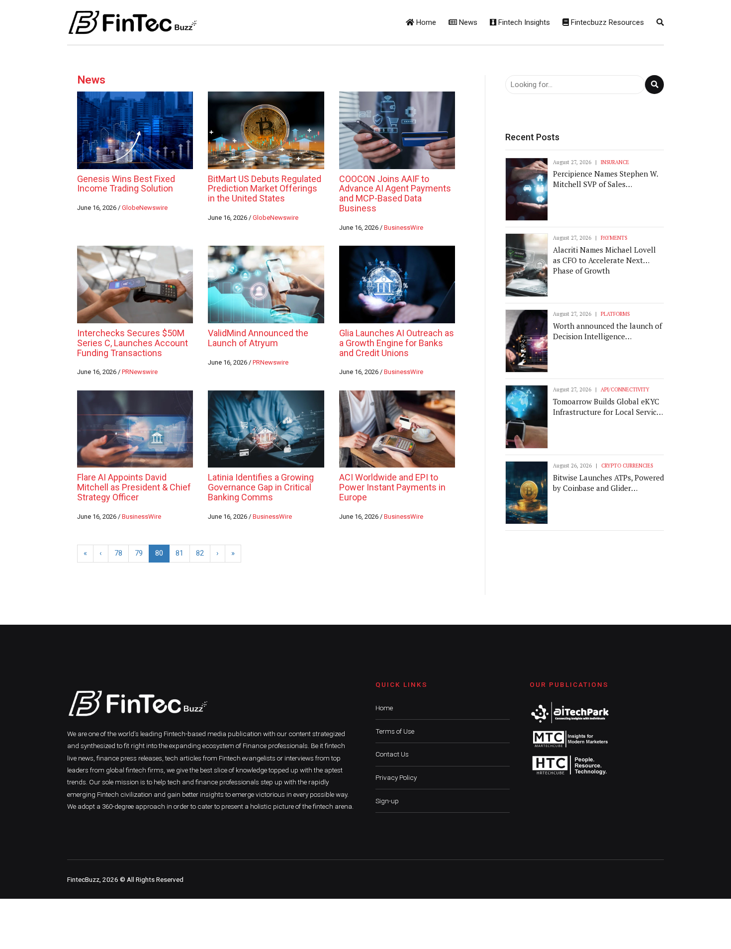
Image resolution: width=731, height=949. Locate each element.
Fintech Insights (523, 22)
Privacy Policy (396, 777)
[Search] (660, 22)
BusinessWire (403, 227)
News (467, 22)
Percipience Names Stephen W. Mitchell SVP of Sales (605, 179)
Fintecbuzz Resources (606, 22)
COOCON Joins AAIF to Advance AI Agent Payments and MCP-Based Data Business (395, 193)
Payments (614, 237)
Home (425, 22)
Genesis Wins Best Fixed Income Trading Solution (126, 184)
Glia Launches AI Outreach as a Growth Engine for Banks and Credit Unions (396, 343)
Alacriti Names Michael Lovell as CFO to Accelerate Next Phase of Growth (604, 260)
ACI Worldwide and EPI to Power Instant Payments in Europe (392, 487)
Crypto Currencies (627, 465)
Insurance (615, 162)
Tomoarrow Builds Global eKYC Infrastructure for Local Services (608, 406)
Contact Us (392, 754)
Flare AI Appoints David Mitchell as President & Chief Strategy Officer (134, 487)
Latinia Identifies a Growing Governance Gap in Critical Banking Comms (261, 487)
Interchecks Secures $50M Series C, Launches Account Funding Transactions (132, 343)
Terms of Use (394, 731)
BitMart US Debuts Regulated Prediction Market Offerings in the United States (264, 189)
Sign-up (387, 801)
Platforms (615, 313)
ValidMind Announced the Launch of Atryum (258, 338)
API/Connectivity (625, 389)
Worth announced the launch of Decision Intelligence (607, 331)
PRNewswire (140, 372)
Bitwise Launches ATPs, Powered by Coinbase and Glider (608, 483)
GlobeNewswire (145, 207)
